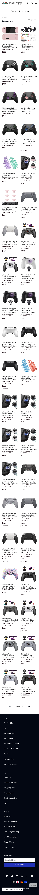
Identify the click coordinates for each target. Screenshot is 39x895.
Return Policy (9, 793)
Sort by (4, 18)
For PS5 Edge (8, 723)
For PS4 (6, 754)
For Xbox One (9, 759)
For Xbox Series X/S (11, 749)
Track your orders (10, 798)
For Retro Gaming (10, 764)
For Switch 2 (8, 738)
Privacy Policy (9, 847)
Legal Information (10, 837)
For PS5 (6, 728)
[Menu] (36, 3)
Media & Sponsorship (11, 832)
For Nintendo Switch (11, 744)
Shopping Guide (9, 788)
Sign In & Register (10, 782)
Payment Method (10, 827)
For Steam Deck (9, 733)
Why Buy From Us (10, 821)
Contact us (7, 777)
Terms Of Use (9, 842)
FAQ (5, 803)
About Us (7, 816)
